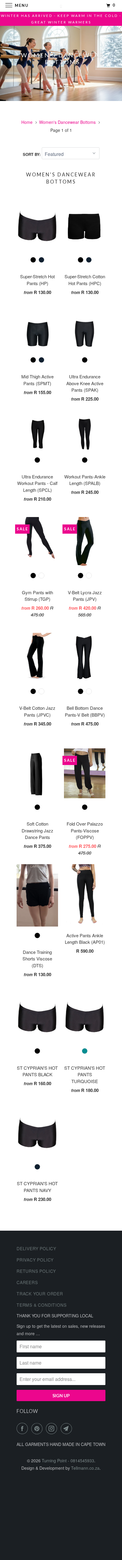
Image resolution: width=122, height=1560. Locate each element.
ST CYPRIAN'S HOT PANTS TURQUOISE (84, 1074)
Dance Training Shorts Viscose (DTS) (37, 958)
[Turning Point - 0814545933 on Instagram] (53, 1428)
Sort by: (32, 154)
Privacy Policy (35, 1260)
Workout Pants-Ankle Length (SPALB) (84, 479)
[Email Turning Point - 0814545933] (67, 1428)
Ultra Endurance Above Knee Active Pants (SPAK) (84, 383)
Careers (27, 1282)
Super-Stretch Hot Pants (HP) (37, 279)
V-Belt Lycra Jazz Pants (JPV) (85, 595)
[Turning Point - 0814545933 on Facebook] (23, 1428)
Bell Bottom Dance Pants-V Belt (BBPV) (85, 711)
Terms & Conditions (41, 1305)
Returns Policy (36, 1271)
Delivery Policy (36, 1248)
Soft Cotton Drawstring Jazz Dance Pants (37, 830)
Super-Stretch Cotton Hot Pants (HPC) (85, 279)
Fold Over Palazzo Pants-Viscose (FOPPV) (85, 830)
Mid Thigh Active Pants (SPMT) (37, 379)
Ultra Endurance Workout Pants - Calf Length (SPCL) (37, 483)
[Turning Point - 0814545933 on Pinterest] (38, 1428)
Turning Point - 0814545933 (68, 1460)
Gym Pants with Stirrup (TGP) (37, 595)
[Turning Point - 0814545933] (61, 6)
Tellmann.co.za (85, 1468)
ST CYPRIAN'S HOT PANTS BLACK (37, 1071)
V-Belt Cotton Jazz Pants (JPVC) (37, 711)
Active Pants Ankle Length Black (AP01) (85, 938)
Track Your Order (40, 1294)
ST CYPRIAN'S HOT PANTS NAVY (37, 1186)
